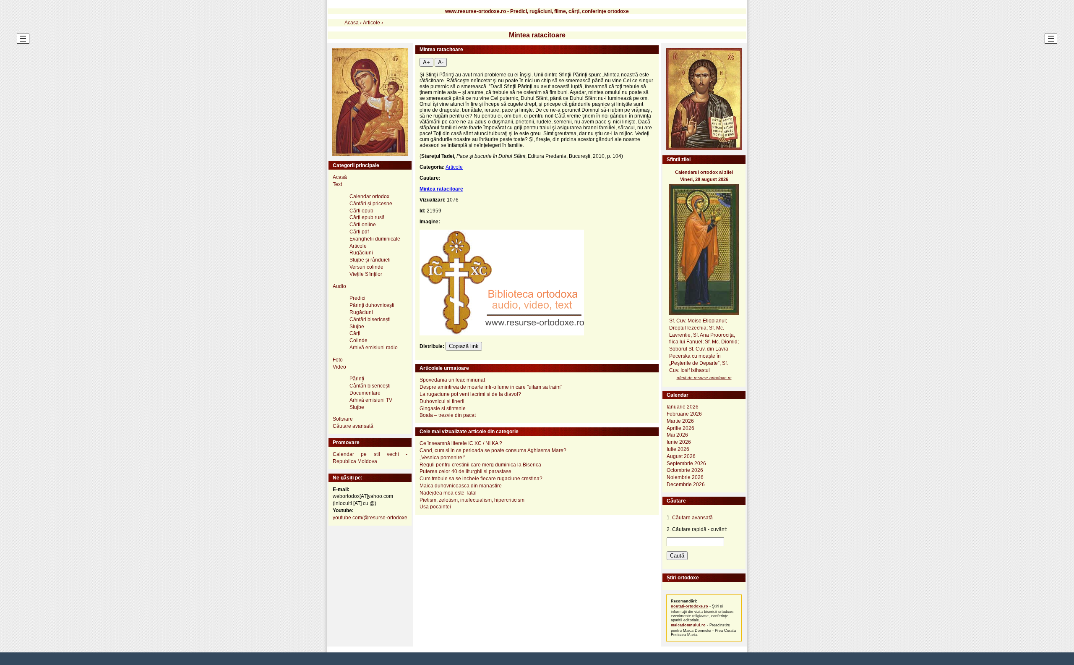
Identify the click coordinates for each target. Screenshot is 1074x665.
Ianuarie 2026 (683, 407)
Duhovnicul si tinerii (442, 401)
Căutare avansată (353, 426)
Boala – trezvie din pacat (448, 415)
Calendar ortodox (369, 196)
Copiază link (464, 346)
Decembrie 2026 (686, 484)
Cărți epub (361, 211)
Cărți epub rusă (367, 217)
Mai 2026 (677, 435)
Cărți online (362, 225)
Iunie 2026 (679, 442)
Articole (454, 167)
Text (337, 184)
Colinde (358, 340)
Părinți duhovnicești (371, 305)
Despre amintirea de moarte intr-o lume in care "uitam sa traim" (491, 387)
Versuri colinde (366, 267)
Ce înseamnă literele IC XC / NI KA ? (461, 443)
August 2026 (681, 456)
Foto (338, 360)
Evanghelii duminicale (374, 239)
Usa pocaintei (435, 507)
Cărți (354, 333)
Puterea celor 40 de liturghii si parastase (465, 471)
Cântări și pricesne (370, 204)
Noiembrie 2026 (685, 477)
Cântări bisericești (370, 319)
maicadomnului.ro (688, 625)
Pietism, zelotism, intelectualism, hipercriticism (472, 500)
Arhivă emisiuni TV (370, 400)
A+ (426, 62)
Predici (357, 298)
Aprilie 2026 (680, 428)
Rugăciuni (361, 253)
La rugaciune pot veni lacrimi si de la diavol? (470, 394)
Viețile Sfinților (365, 274)
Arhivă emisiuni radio (373, 348)
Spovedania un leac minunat (452, 380)
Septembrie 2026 (686, 463)
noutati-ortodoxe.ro (689, 606)
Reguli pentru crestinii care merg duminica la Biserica (480, 465)
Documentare (365, 393)
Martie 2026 (680, 421)
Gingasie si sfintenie (443, 408)
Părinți (356, 379)
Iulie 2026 (678, 449)
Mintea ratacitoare (441, 189)
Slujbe (356, 327)
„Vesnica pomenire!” (442, 458)
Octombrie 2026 (685, 470)
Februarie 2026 (684, 414)
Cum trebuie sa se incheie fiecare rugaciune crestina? (481, 479)
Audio (339, 286)
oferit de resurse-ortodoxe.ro (704, 377)
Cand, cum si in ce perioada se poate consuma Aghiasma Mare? (493, 450)
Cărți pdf (359, 232)
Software (343, 419)
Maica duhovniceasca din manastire (461, 486)
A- (440, 62)
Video (339, 367)
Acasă (340, 177)
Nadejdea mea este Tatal (448, 493)
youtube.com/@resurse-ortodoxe (370, 518)
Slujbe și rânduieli (370, 260)
